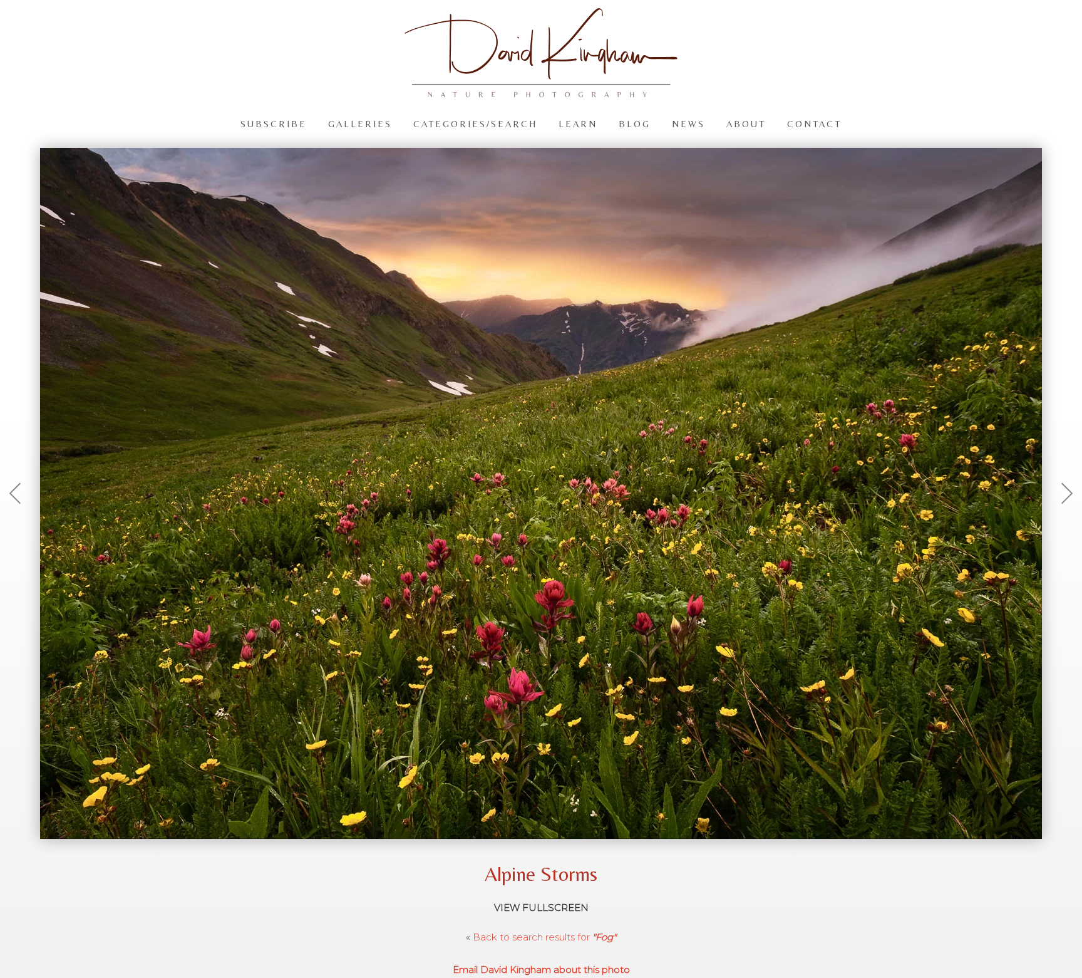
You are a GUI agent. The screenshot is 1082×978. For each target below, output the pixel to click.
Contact (814, 123)
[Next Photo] (1060, 524)
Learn (578, 123)
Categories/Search (475, 123)
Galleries (360, 123)
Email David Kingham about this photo (541, 969)
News (688, 123)
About (746, 123)
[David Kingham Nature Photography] (541, 92)
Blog (635, 123)
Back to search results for (544, 937)
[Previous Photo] (22, 524)
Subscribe (273, 123)
